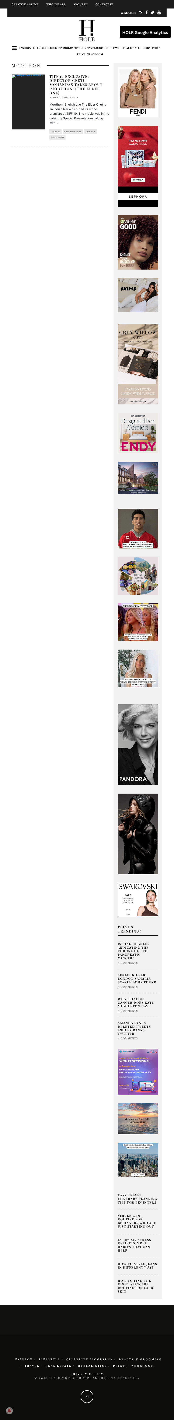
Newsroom (95, 54)
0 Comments (128, 962)
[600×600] (138, 433)
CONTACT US (104, 4)
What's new (57, 137)
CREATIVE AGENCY (25, 4)
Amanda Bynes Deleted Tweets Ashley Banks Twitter (134, 1028)
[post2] (138, 1071)
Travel (116, 47)
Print (81, 54)
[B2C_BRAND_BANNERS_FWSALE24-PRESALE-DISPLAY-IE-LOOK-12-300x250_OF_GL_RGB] (138, 899)
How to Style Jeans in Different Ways (137, 1265)
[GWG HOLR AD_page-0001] (138, 364)
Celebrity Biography (63, 47)
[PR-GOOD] (138, 242)
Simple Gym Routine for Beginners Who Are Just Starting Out (137, 1221)
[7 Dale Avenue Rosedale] (138, 477)
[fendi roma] (138, 92)
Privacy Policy (87, 1374)
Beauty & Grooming (95, 47)
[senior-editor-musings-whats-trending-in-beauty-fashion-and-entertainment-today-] (138, 575)
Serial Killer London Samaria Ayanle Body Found (137, 978)
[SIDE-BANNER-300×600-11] (138, 833)
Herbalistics (151, 47)
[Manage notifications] (9, 1410)
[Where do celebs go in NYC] (138, 1159)
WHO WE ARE (56, 4)
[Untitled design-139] (138, 744)
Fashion (25, 47)
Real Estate (131, 47)
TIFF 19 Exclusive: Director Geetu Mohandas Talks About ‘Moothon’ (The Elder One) (76, 84)
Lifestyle (39, 47)
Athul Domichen (62, 97)
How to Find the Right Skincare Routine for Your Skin (136, 1286)
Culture (55, 132)
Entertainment (72, 132)
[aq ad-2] (138, 1118)
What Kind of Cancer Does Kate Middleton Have (136, 1002)
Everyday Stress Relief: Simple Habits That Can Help (134, 1245)
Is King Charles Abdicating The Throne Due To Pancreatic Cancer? (134, 951)
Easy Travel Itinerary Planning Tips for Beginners (137, 1198)
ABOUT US (80, 4)
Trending (90, 132)
